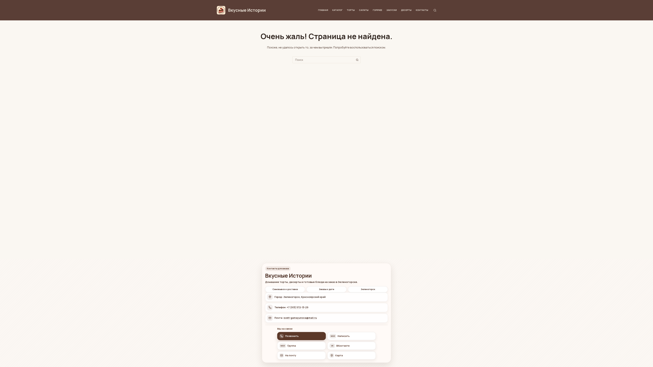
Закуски (391, 10)
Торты (351, 10)
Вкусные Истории (247, 10)
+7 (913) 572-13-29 (297, 307)
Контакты (422, 10)
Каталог (337, 10)
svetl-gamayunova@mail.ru (300, 317)
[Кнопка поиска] (357, 60)
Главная (323, 10)
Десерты (406, 10)
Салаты (364, 10)
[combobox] (323, 59)
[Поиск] (435, 10)
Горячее (377, 10)
